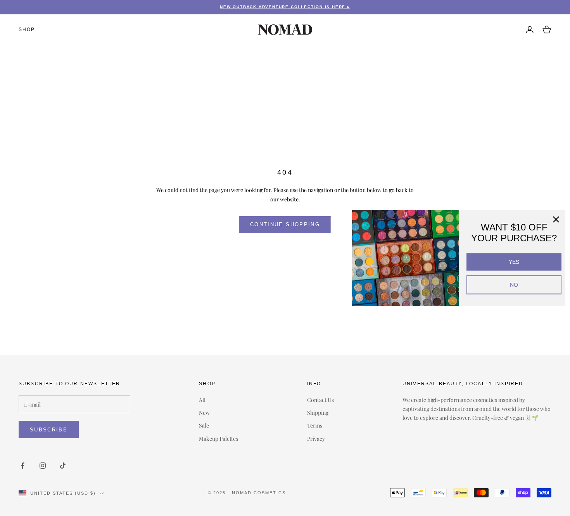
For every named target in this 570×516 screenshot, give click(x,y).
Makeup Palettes (218, 438)
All (202, 399)
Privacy (316, 438)
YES (514, 262)
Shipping (317, 412)
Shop (27, 29)
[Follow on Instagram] (43, 465)
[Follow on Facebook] (22, 465)
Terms (314, 425)
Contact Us (320, 399)
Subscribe (48, 430)
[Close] (556, 219)
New (204, 412)
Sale (204, 425)
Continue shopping (285, 224)
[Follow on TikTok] (63, 465)
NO (514, 285)
